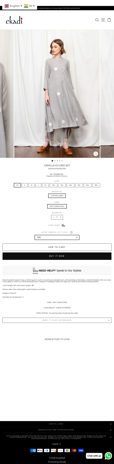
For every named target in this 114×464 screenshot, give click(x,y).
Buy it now (57, 256)
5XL (79, 185)
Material (57, 191)
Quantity (57, 213)
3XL (62, 185)
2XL (53, 185)
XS (17, 185)
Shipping (49, 176)
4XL (70, 185)
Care (57, 202)
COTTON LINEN (57, 196)
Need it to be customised (57, 320)
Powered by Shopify (57, 462)
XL (45, 185)
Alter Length (55, 232)
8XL (96, 185)
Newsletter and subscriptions (56, 430)
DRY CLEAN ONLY (57, 206)
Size (57, 181)
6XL (87, 185)
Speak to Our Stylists (60, 270)
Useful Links (56, 424)
